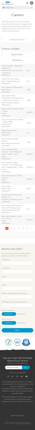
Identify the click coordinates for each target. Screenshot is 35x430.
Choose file (8, 314)
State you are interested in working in (14, 293)
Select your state (12, 367)
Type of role (17, 60)
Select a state (16, 55)
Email (4, 276)
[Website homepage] (8, 3)
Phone (4, 285)
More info (6, 75)
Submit (17, 330)
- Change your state (16, 40)
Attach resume (7, 319)
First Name (5, 260)
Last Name (5, 268)
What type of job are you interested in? (14, 302)
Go (25, 367)
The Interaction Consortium (23, 422)
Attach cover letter (8, 310)
